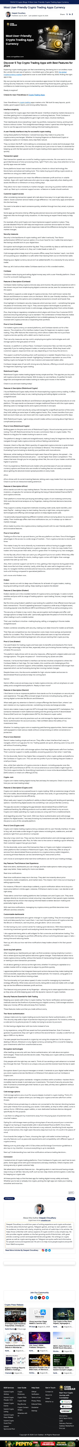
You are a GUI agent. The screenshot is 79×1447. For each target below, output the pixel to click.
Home (12, 2)
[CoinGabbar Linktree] (66, 1411)
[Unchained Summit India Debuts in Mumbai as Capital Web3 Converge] (15, 1338)
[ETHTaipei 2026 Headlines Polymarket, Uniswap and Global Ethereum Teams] (15, 1315)
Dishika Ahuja (31, 1373)
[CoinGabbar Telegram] (49, 1250)
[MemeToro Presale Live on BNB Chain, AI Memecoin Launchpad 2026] (39, 1360)
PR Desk (32, 1327)
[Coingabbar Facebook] (73, 14)
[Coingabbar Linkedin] (70, 14)
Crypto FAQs (22, 1397)
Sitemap (34, 1411)
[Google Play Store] (66, 1401)
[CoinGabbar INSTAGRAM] (43, 1250)
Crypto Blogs (22, 2)
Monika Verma (55, 1351)
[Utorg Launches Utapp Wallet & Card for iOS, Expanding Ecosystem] (39, 1314)
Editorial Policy (36, 1404)
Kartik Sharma (10, 1329)
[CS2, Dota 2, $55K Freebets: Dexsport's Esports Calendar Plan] (39, 1338)
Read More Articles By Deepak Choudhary (21, 1250)
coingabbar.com (46, 1220)
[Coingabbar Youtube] (43, 1297)
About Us (48, 1395)
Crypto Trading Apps (36, 95)
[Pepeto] (39, 1444)
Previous (10, 1198)
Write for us (49, 1402)
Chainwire (8, 1373)
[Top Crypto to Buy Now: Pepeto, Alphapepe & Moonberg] (63, 1314)
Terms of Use (36, 1397)
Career (47, 1398)
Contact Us (49, 1392)
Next (70, 1199)
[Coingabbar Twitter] (67, 14)
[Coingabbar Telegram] (47, 1297)
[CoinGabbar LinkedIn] (46, 1250)
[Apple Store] (66, 1406)
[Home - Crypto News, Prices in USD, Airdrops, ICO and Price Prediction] (67, 1388)
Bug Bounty (22, 1404)
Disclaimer (34, 1407)
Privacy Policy (36, 1401)
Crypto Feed (22, 1401)
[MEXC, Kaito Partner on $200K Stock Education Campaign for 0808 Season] (63, 1338)
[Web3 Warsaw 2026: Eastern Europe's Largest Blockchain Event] (63, 1360)
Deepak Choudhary (18, 13)
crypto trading (25, 102)
